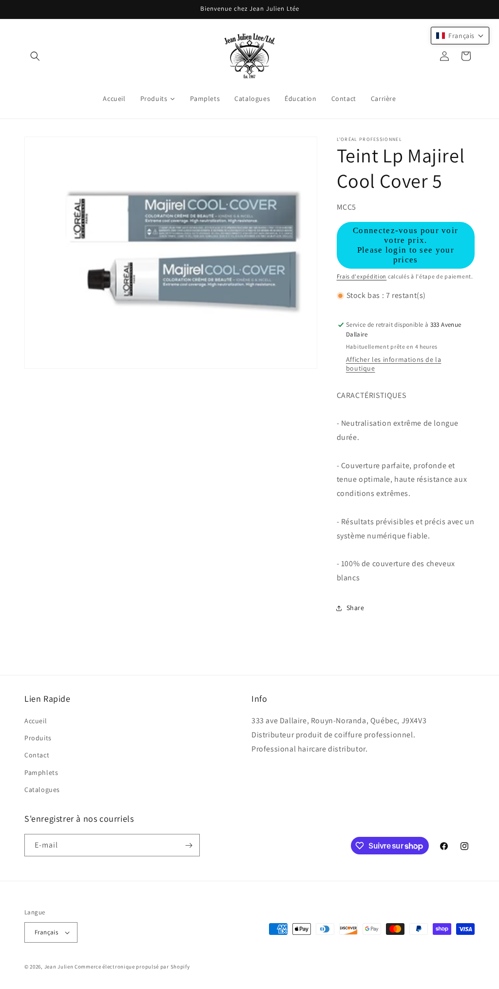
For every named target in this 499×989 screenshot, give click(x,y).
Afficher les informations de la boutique (393, 364)
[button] (35, 56)
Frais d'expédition (362, 276)
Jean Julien (59, 966)
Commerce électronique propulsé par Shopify (132, 966)
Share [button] (355, 607)
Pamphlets (41, 772)
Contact (36, 755)
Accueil (35, 720)
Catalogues (42, 789)
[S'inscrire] (188, 845)
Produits (38, 737)
